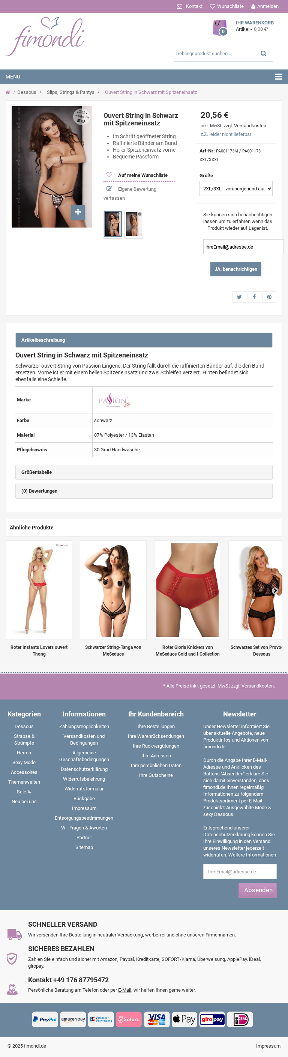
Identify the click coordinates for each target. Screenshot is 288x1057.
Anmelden (268, 6)
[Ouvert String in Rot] (39, 590)
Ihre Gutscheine (156, 775)
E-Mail (124, 990)
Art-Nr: (207, 151)
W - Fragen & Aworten (84, 828)
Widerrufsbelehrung (84, 779)
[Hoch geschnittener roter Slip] (187, 590)
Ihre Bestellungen (156, 726)
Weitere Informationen (252, 855)
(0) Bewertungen (39, 491)
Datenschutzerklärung (84, 769)
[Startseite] (9, 92)
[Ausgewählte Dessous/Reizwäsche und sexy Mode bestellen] (51, 35)
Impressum (84, 808)
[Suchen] (263, 53)
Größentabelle (36, 472)
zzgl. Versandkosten (245, 125)
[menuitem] (24, 728)
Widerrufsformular (84, 789)
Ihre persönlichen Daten (156, 765)
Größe (207, 175)
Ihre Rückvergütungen (156, 746)
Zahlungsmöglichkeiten (84, 726)
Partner (84, 837)
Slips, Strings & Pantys (70, 92)
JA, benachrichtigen (235, 269)
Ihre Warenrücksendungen (156, 736)
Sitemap (84, 847)
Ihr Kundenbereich (156, 714)
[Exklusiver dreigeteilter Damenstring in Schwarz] (113, 590)
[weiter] (275, 590)
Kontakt (194, 6)
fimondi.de (35, 1046)
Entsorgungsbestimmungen (84, 818)
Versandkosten (258, 686)
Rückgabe (84, 798)
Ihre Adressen (156, 755)
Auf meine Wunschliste (142, 175)
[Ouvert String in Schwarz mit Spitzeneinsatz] (113, 224)
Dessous (26, 92)
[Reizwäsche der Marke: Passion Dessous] (113, 399)
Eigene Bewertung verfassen (130, 193)
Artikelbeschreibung (43, 340)
